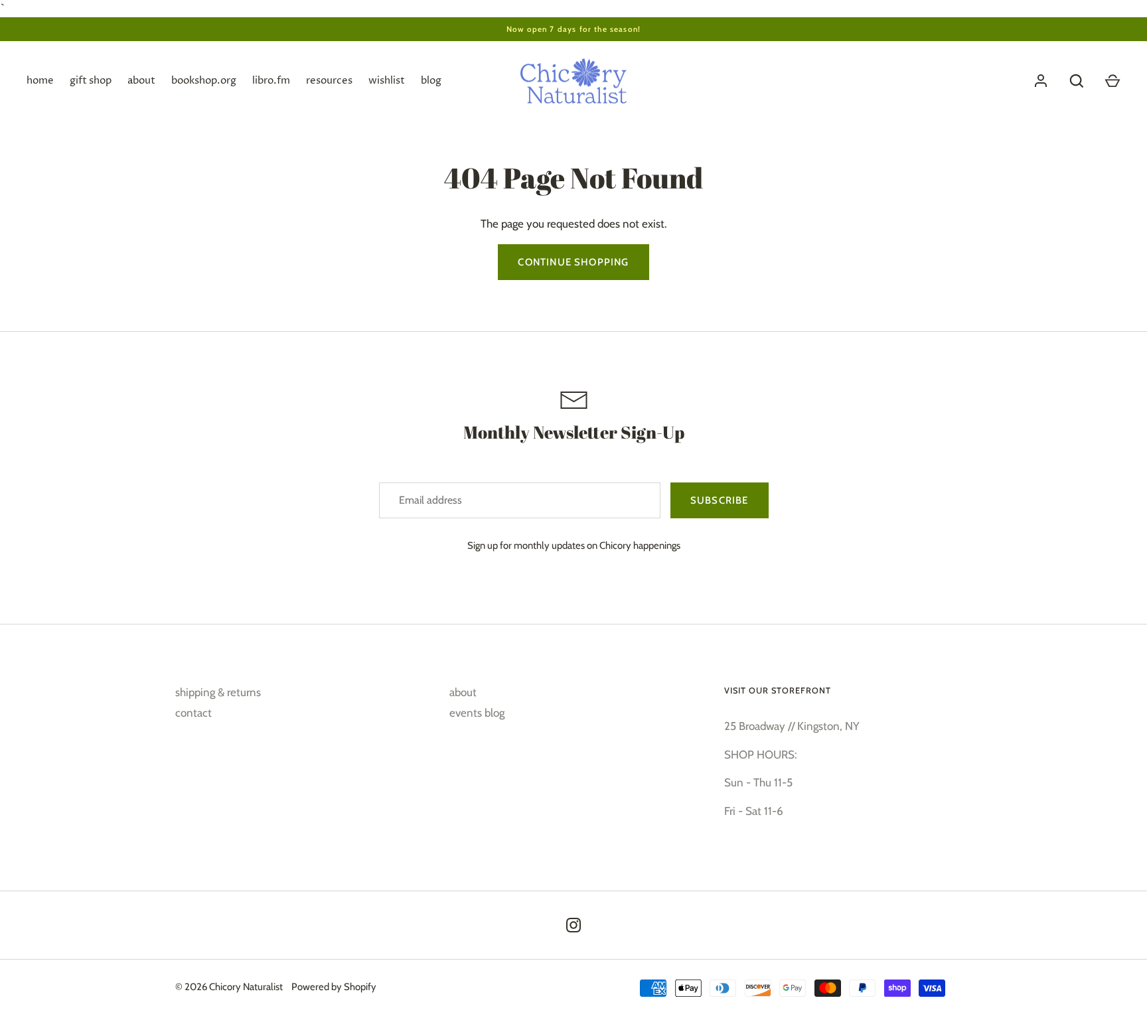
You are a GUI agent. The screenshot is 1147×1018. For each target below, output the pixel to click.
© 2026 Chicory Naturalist (229, 987)
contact (193, 712)
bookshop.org (203, 81)
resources (329, 81)
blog (431, 81)
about (141, 81)
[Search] (1076, 81)
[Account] (1040, 81)
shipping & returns (218, 692)
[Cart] (1112, 81)
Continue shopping (573, 262)
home (40, 81)
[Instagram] (573, 925)
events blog (476, 712)
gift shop (91, 81)
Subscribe (719, 500)
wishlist (386, 81)
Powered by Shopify (333, 987)
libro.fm (271, 81)
